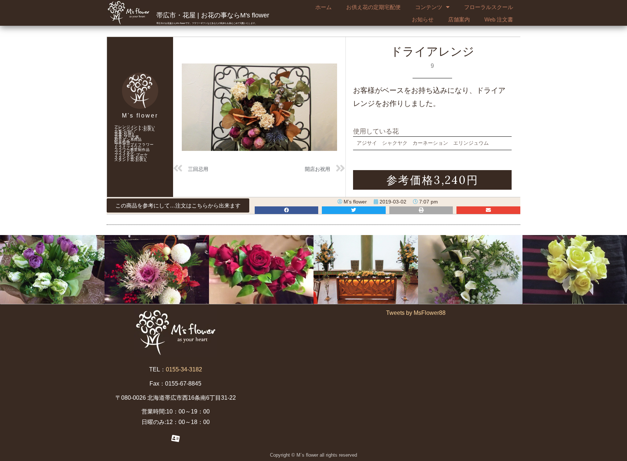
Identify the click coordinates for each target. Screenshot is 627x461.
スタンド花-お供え (130, 160)
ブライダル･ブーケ (131, 154)
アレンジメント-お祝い (134, 126)
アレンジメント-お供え (134, 129)
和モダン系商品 (128, 139)
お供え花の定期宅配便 (373, 7)
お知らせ (423, 19)
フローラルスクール (488, 7)
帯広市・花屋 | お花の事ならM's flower (212, 15)
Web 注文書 (498, 19)
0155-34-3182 (184, 369)
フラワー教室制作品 (132, 149)
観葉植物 (122, 142)
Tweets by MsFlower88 (416, 313)
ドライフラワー (128, 147)
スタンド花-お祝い (130, 157)
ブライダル (124, 152)
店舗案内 (459, 19)
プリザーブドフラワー (134, 144)
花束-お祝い (124, 132)
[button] (178, 205)
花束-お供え (124, 134)
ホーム (323, 7)
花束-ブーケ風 (126, 137)
